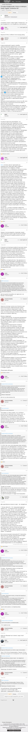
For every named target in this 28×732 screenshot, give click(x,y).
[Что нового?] (23, 1)
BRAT (2, 165)
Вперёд (14, 12)
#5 (26, 162)
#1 (26, 20)
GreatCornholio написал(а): (7, 384)
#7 (26, 244)
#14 (26, 502)
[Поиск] (26, 1)
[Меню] (1, 1)
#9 (26, 303)
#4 (26, 119)
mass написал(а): (5, 408)
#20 (26, 677)
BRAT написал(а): (5, 280)
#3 (26, 43)
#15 (26, 555)
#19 (26, 645)
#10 (26, 381)
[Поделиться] (25, 20)
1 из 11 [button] (9, 12)
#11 (26, 405)
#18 (26, 633)
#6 (26, 230)
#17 (26, 617)
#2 (26, 32)
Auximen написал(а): (6, 656)
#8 (26, 278)
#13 (26, 470)
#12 (26, 430)
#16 (26, 590)
